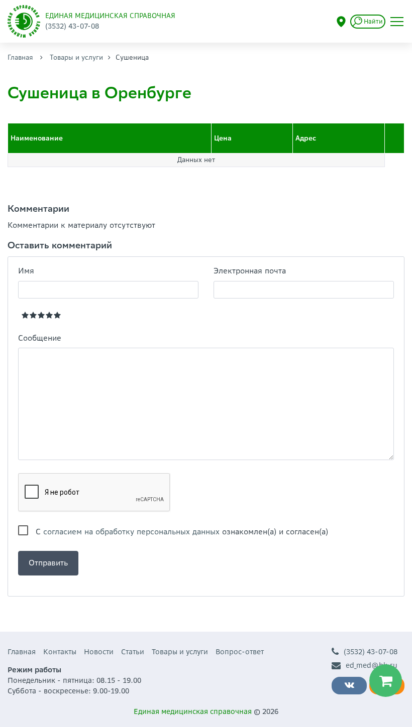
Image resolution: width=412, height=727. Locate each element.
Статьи (132, 651)
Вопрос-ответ (240, 651)
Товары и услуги (76, 57)
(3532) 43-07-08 (370, 651)
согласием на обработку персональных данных (131, 531)
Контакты (59, 651)
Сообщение (39, 338)
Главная (20, 57)
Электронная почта (250, 270)
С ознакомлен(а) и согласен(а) (182, 531)
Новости (99, 651)
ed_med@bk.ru (371, 665)
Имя (26, 270)
